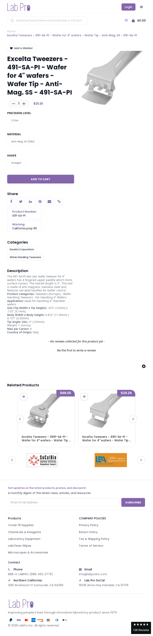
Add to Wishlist (23, 48)
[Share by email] (49, 202)
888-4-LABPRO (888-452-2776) (30, 574)
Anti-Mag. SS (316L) (23, 141)
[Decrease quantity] (13, 103)
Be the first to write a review (76, 350)
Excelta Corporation (22, 249)
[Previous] (20, 419)
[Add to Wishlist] (23, 396)
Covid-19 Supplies (21, 525)
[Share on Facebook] (11, 202)
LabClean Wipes (19, 546)
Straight (16, 163)
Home (11, 31)
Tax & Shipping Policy (94, 539)
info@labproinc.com (93, 574)
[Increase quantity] (24, 103)
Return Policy (88, 532)
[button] (76, 349)
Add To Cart (40, 179)
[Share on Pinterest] (40, 202)
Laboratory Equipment (24, 539)
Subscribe (133, 502)
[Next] (133, 419)
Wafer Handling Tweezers (25, 257)
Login (128, 7)
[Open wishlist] (126, 20)
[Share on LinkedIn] (30, 202)
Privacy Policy (88, 525)
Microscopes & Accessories (28, 552)
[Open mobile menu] (141, 7)
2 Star (14, 120)
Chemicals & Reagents (24, 532)
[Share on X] (21, 202)
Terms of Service (91, 546)
